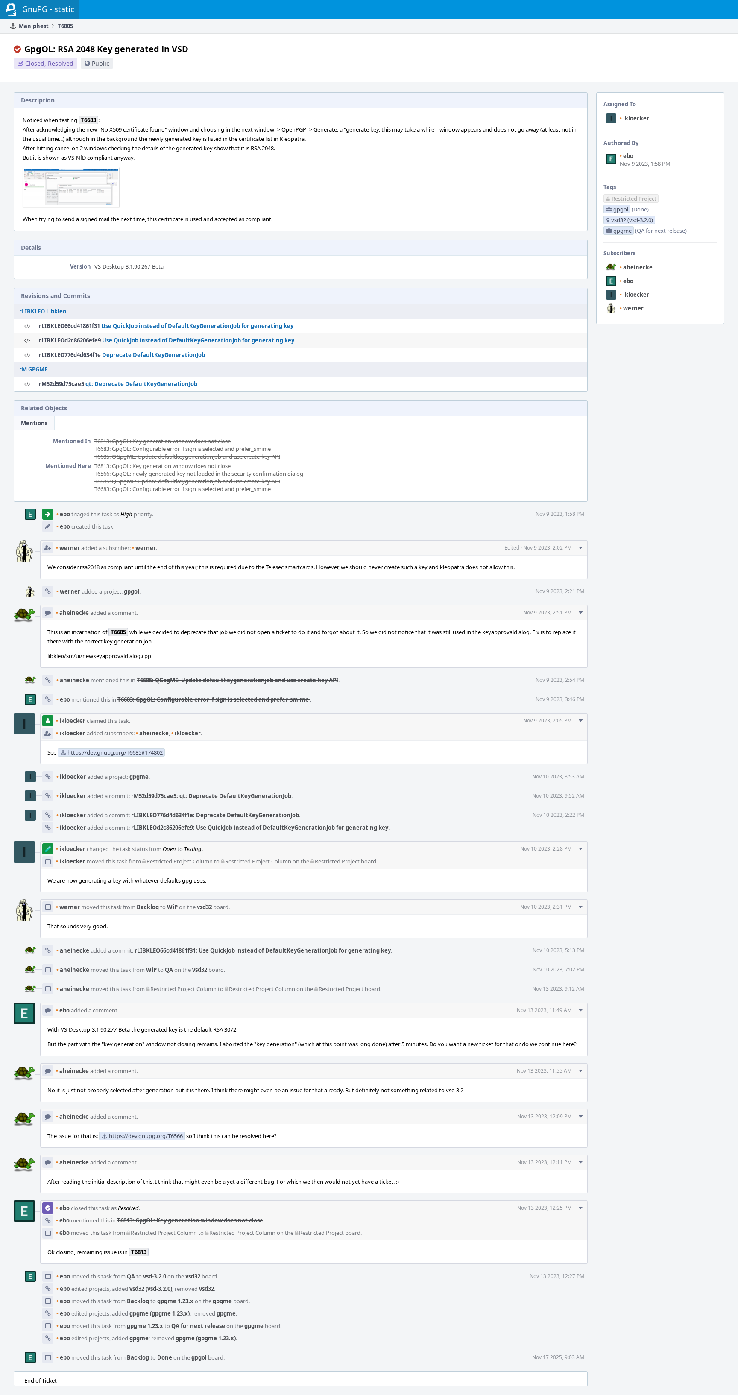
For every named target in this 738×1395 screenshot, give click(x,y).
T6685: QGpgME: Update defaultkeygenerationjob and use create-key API (187, 456)
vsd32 (204, 907)
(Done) (640, 209)
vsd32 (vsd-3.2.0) (150, 1289)
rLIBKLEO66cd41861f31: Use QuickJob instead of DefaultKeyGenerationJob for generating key (263, 950)
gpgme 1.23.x (175, 1301)
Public (100, 63)
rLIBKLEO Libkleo (42, 311)
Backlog (148, 907)
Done (164, 1357)
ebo (626, 156)
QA (169, 970)
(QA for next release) (661, 230)
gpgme (139, 777)
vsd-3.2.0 (154, 1276)
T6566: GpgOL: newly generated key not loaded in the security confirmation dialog (198, 473)
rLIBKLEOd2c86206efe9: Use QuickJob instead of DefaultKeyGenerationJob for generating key (259, 827)
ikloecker (634, 118)
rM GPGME (33, 369)
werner (632, 308)
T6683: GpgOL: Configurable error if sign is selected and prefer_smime (182, 449)
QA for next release (198, 1326)
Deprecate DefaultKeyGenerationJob (153, 355)
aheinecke (636, 267)
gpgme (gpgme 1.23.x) (159, 1313)
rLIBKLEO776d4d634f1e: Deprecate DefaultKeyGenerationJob (215, 815)
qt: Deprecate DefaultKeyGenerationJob (141, 384)
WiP (172, 907)
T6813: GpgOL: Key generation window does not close (162, 441)
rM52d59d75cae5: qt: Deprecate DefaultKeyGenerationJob (211, 796)
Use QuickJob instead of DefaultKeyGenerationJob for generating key (197, 326)
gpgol (131, 591)
